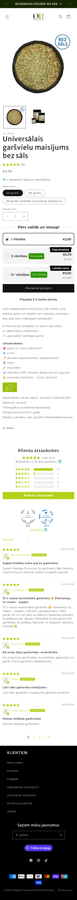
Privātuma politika (19, 803)
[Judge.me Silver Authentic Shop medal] (28, 517)
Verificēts (36, 529)
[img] (11, 549)
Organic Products (22, 890)
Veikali (11, 811)
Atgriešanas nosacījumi (23, 787)
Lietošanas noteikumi (21, 795)
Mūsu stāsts (15, 762)
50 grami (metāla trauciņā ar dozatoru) (34, 201)
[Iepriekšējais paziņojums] (7, 4)
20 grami (12, 193)
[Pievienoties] (61, 835)
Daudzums (9, 209)
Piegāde (12, 779)
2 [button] (34, 737)
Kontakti (13, 770)
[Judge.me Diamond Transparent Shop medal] (46, 517)
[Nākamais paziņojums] (70, 4)
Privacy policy (65, 890)
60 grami (34, 193)
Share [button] (10, 428)
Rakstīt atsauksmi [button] (38, 495)
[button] (7, 17)
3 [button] (39, 737)
